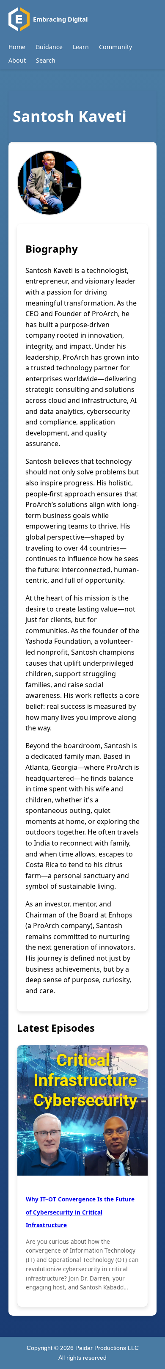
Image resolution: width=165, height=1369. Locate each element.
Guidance (49, 47)
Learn (81, 47)
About (17, 60)
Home (16, 47)
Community (115, 47)
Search (45, 60)
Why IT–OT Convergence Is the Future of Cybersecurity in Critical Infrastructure (80, 1212)
